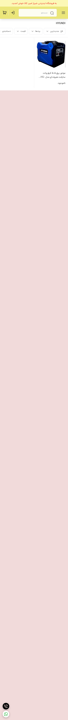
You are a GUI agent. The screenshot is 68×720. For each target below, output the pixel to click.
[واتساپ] (6, 714)
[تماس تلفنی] (6, 706)
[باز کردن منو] (62, 12)
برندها (37, 31)
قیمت (23, 31)
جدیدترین (54, 31)
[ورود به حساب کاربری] (13, 12)
